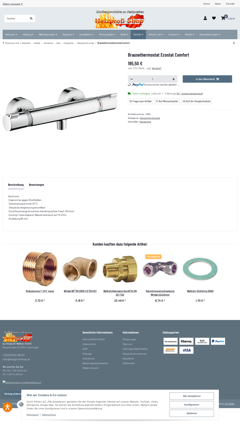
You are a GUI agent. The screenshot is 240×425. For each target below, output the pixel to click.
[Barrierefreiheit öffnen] (7, 407)
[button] (205, 18)
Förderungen (129, 339)
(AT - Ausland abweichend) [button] (190, 93)
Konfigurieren (191, 404)
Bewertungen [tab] (36, 184)
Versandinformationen (135, 353)
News (218, 3)
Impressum (33, 414)
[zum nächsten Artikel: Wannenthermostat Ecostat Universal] (234, 43)
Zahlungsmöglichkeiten (135, 348)
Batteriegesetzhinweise (95, 363)
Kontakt (230, 3)
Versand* (156, 68)
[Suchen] (31, 18)
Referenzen (129, 363)
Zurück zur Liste (12, 43)
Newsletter (128, 358)
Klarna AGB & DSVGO (94, 339)
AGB (85, 348)
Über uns (127, 343)
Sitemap (87, 353)
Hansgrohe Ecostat (150, 117)
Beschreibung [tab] (16, 184)
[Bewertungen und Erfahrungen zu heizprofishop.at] (22, 381)
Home (206, 3)
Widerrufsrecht (91, 367)
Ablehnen (192, 413)
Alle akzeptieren (192, 396)
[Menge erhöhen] (173, 79)
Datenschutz (49, 414)
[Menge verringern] (131, 79)
